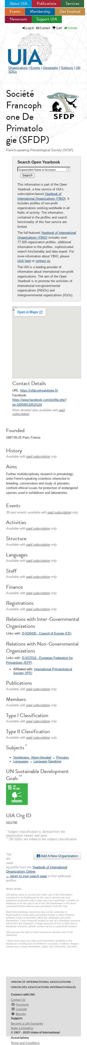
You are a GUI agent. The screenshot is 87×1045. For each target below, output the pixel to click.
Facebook (22, 1004)
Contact (44, 28)
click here (24, 261)
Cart (59, 28)
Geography (50, 68)
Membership (40, 11)
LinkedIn (21, 1009)
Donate (72, 28)
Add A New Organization (59, 856)
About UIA (18, 3)
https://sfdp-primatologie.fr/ (39, 390)
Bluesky (21, 1014)
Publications (46, 3)
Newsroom (18, 19)
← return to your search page (26, 876)
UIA (24, 46)
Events (15, 11)
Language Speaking (47, 761)
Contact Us (18, 1000)
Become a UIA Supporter (27, 1023)
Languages (21, 761)
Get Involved (70, 11)
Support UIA (46, 19)
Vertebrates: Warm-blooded (32, 757)
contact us (43, 261)
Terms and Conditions (25, 1043)
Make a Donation (22, 1028)
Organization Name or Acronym (37, 169)
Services (72, 3)
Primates (62, 757)
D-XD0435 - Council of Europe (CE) (46, 633)
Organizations (18, 68)
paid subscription (38, 456)
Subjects (67, 68)
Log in (30, 28)
